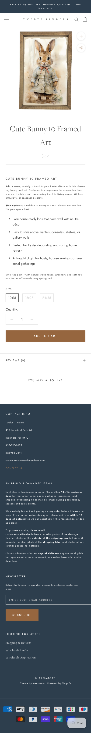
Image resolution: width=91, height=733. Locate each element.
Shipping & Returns (19, 642)
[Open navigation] (6, 19)
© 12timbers (45, 678)
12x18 (12, 297)
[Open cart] (85, 19)
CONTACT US (14, 468)
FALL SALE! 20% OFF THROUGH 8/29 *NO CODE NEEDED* (45, 6)
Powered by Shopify (59, 683)
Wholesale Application (21, 657)
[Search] (76, 19)
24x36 (46, 297)
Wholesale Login (17, 650)
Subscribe (22, 615)
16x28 (29, 297)
